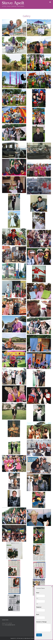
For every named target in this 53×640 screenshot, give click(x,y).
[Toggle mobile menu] (50, 2)
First (37, 598)
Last (37, 603)
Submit (39, 635)
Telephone (39, 607)
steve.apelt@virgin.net (10, 624)
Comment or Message (41, 621)
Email (38, 614)
